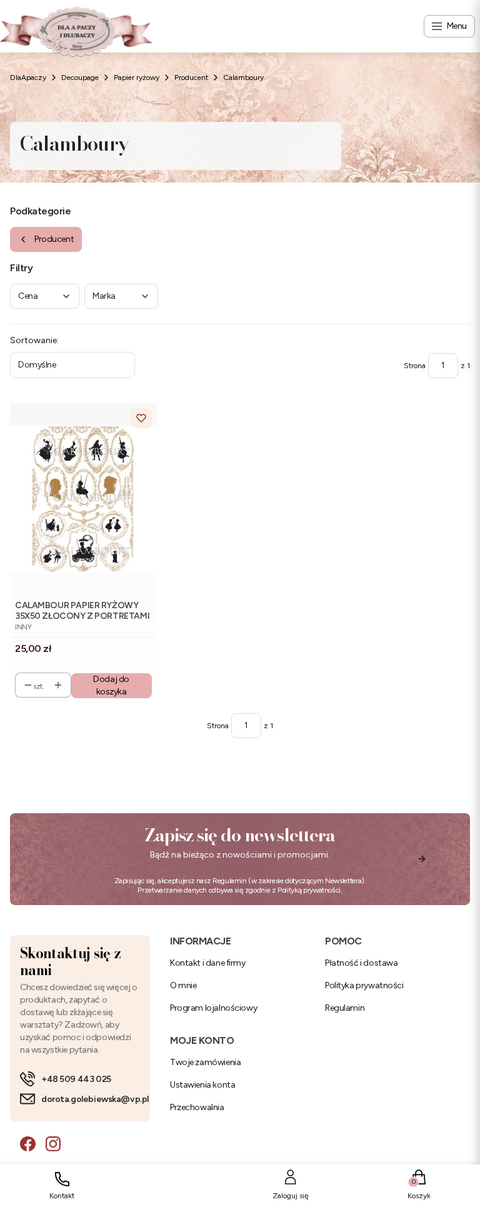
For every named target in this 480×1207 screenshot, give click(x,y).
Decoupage (80, 77)
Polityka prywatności (364, 985)
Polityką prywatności (309, 890)
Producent (191, 77)
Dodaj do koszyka (111, 685)
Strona (415, 365)
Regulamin (229, 880)
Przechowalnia (197, 1107)
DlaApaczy (28, 77)
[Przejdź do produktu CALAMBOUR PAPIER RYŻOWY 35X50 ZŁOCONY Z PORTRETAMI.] (83, 499)
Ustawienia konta (202, 1084)
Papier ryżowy (136, 77)
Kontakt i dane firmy (208, 963)
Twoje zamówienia (205, 1062)
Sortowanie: (34, 340)
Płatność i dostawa (361, 963)
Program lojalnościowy (213, 1008)
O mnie (183, 985)
